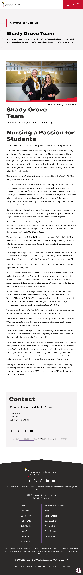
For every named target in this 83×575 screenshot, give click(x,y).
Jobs (47, 510)
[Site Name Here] (11, 4)
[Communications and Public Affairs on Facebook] (12, 431)
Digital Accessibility (33, 566)
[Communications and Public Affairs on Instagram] (25, 431)
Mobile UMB (25, 521)
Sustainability (50, 526)
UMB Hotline (50, 536)
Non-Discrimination (62, 566)
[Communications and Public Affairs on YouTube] (32, 431)
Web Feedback (48, 566)
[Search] (72, 4)
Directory (24, 536)
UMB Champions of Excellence (23, 23)
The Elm (24, 505)
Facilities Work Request (55, 505)
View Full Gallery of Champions (62, 104)
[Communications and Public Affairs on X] (18, 431)
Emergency (25, 516)
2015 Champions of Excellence (45, 42)
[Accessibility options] (78, 570)
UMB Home (11, 39)
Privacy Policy (18, 566)
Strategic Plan (51, 521)
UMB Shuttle (25, 526)
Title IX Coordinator (54, 551)
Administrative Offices (37, 39)
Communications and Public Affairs (61, 39)
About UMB (22, 39)
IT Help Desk (26, 541)
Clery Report (50, 531)
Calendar (24, 510)
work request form (26, 439)
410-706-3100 (44, 498)
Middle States (51, 516)
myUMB (23, 531)
